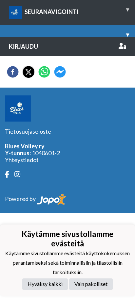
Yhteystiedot (22, 159)
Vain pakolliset (90, 284)
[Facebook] (9, 174)
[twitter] (28, 72)
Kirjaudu (23, 46)
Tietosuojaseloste (28, 131)
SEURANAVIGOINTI (77, 10)
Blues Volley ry (25, 146)
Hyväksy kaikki (45, 284)
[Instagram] (20, 174)
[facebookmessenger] (60, 72)
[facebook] (13, 72)
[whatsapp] (44, 72)
